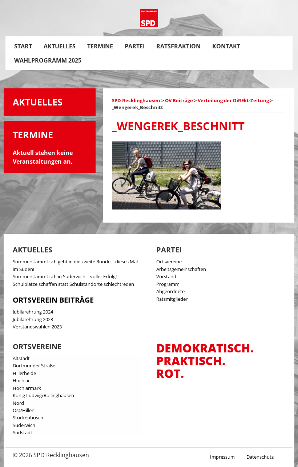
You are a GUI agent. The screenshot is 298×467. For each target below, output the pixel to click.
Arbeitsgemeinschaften (181, 269)
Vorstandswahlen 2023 (37, 326)
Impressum (222, 457)
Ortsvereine (169, 261)
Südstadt (22, 432)
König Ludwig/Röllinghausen (43, 395)
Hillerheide (24, 373)
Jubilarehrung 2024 (33, 311)
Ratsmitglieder (172, 299)
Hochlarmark (27, 388)
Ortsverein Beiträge (53, 300)
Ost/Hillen (24, 410)
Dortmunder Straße (34, 365)
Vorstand (166, 276)
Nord (18, 403)
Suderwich (24, 425)
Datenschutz (260, 457)
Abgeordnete (170, 291)
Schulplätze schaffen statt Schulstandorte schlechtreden (73, 284)
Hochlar (21, 380)
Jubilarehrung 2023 (33, 319)
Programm (168, 284)
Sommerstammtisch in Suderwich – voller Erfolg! (65, 276)
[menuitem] (23, 46)
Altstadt (21, 358)
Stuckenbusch (28, 417)
